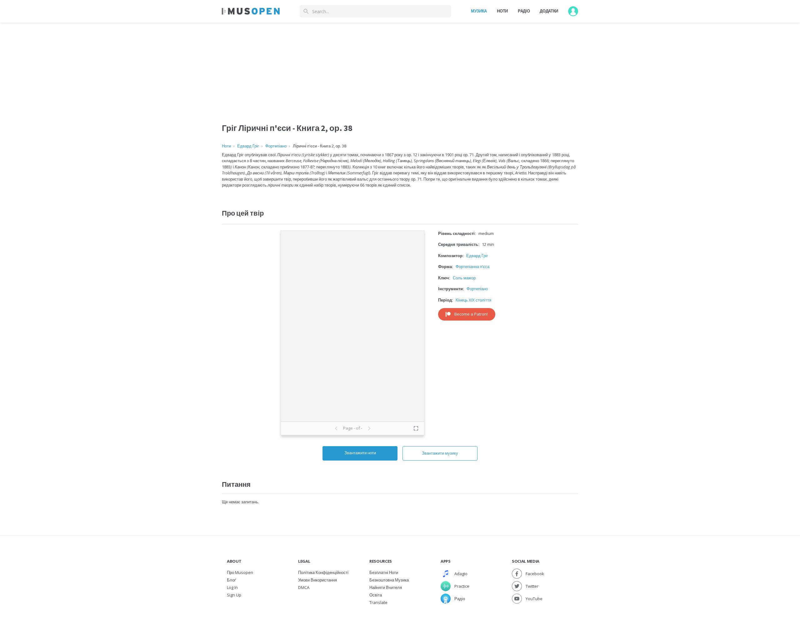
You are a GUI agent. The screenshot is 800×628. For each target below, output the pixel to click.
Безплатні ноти (383, 572)
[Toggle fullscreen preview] (416, 428)
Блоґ (231, 580)
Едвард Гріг (248, 146)
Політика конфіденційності (323, 572)
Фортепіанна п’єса (472, 266)
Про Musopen (240, 572)
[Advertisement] (400, 66)
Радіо (524, 11)
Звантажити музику (440, 453)
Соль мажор (464, 278)
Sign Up (234, 595)
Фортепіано (276, 146)
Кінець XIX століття (473, 300)
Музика (479, 11)
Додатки (549, 11)
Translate (378, 602)
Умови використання (317, 580)
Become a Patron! (471, 314)
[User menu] (573, 11)
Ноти (502, 11)
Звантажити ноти (360, 453)
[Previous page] (336, 428)
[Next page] (369, 428)
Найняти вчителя (385, 587)
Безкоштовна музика (389, 580)
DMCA (303, 587)
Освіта (375, 595)
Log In (232, 587)
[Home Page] (251, 11)
